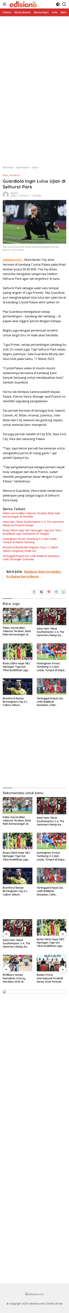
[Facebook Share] (34, 592)
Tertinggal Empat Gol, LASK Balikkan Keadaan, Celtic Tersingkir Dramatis (31, 557)
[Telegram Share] (56, 592)
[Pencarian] (64, 4)
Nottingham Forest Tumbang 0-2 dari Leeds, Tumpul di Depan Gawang (30, 540)
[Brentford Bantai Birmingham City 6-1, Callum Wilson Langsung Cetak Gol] (17, 686)
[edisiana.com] (23, 4)
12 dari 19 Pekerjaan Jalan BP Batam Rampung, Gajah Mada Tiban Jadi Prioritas (51, 978)
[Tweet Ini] (41, 592)
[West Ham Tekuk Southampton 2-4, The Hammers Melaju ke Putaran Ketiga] (51, 616)
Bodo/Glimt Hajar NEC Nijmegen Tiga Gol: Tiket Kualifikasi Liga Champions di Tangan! (32, 532)
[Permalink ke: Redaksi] (6, 194)
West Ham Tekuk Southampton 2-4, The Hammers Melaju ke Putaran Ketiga (33, 523)
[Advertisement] (34, 50)
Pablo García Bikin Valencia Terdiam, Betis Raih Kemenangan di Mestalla (31, 515)
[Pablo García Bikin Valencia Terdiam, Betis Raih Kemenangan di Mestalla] (17, 616)
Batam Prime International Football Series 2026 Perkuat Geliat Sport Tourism (16, 978)
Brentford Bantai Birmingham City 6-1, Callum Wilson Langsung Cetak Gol (30, 549)
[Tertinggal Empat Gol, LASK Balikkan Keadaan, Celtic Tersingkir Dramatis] (51, 686)
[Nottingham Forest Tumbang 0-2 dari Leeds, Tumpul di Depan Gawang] (51, 651)
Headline (14, 175)
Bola (5, 175)
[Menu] (5, 4)
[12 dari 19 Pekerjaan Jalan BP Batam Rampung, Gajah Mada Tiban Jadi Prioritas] (51, 963)
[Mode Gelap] (58, 4)
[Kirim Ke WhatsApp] (63, 592)
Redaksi (14, 193)
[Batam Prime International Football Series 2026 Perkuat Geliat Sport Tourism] (17, 963)
